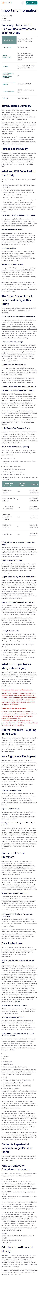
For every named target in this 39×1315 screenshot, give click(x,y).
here (32, 641)
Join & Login (33, 3)
